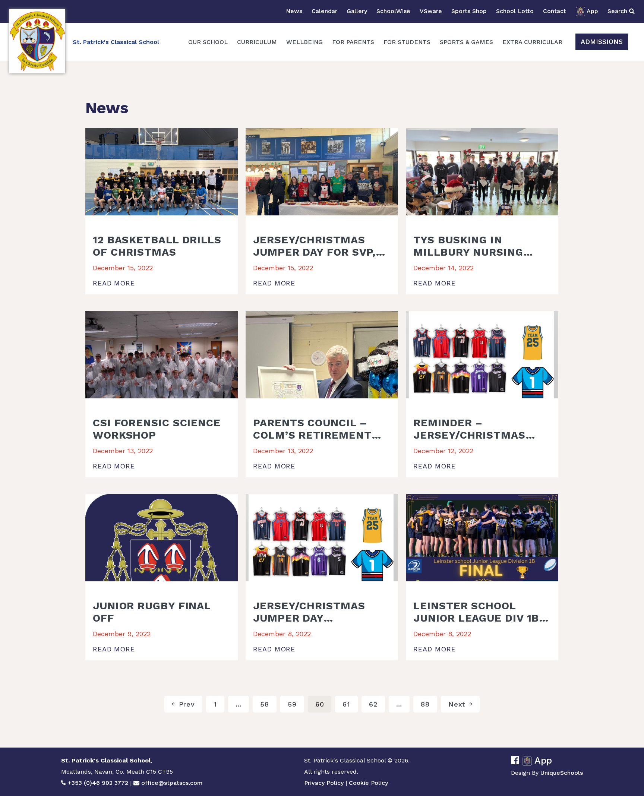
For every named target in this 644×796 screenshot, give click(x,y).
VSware (431, 11)
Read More (114, 283)
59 (292, 704)
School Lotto (515, 11)
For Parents (353, 41)
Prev (187, 704)
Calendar (324, 11)
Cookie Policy (368, 782)
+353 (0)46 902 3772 (98, 782)
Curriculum (257, 41)
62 (373, 704)
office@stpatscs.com (172, 782)
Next (456, 704)
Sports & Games (466, 41)
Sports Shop (469, 11)
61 (346, 704)
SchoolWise (393, 11)
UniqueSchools (561, 772)
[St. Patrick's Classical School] (37, 41)
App (592, 11)
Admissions (602, 41)
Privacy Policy (324, 782)
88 (425, 704)
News (294, 11)
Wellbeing (304, 41)
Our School (208, 41)
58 (264, 704)
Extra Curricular (532, 41)
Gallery (357, 11)
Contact (554, 11)
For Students (406, 41)
